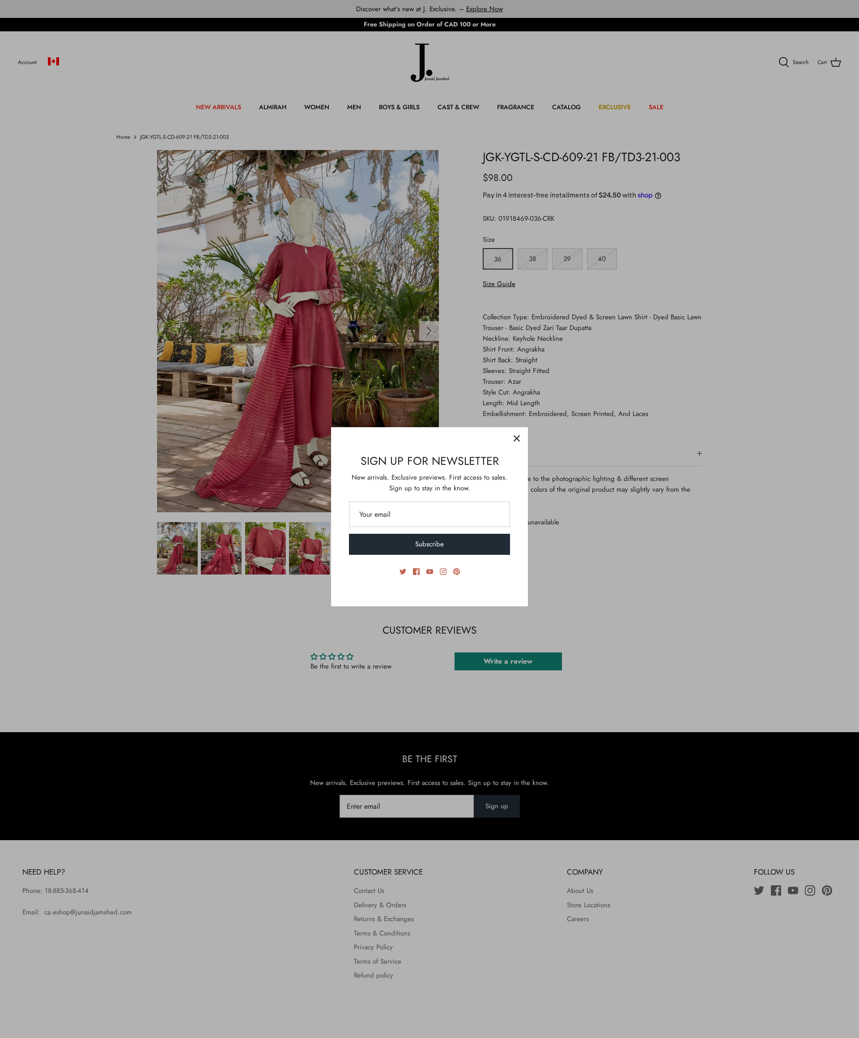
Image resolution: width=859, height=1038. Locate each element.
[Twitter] (403, 571)
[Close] (517, 438)
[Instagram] (443, 571)
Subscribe (429, 544)
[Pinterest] (456, 571)
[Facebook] (416, 571)
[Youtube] (429, 571)
